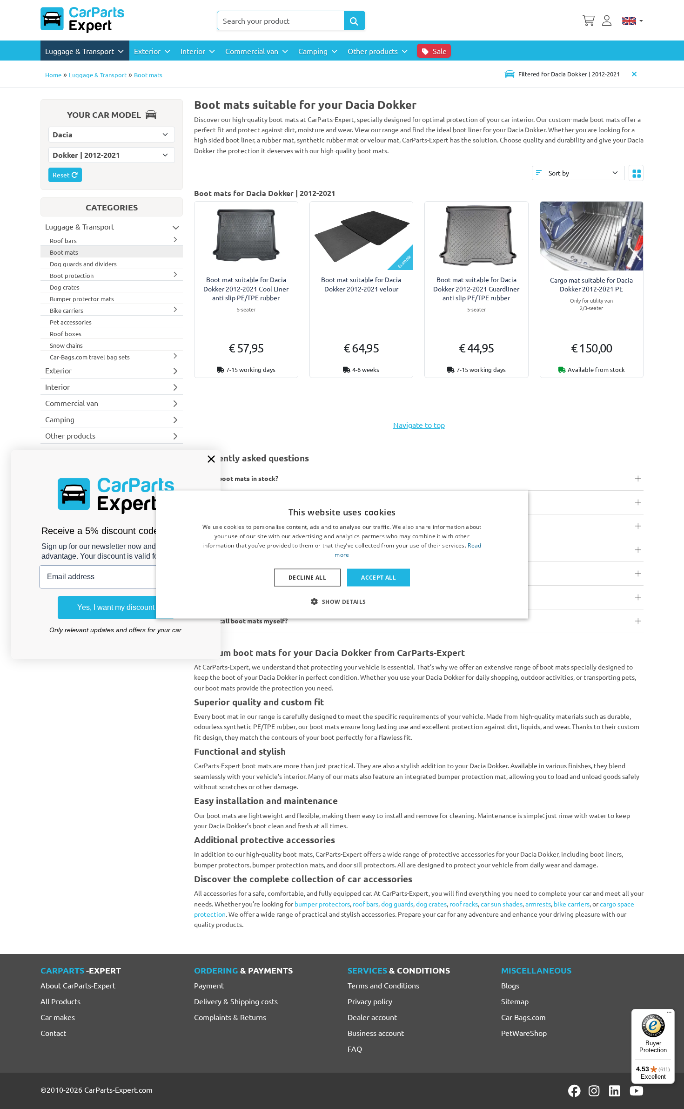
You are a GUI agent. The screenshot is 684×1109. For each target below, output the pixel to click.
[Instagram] (596, 1091)
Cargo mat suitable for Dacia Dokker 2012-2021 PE (591, 284)
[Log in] (608, 19)
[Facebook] (575, 1091)
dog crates (431, 903)
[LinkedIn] (616, 1091)
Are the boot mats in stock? (236, 478)
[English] (633, 20)
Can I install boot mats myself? (241, 620)
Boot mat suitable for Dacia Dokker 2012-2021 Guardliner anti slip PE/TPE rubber (476, 288)
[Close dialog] (211, 459)
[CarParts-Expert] (82, 20)
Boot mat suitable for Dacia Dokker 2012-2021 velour (361, 283)
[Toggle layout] (636, 173)
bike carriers (572, 903)
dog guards (397, 903)
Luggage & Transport (98, 75)
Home (53, 75)
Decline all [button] (307, 577)
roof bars (365, 903)
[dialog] (342, 555)
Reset (62, 174)
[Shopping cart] (589, 19)
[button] (342, 601)
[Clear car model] (634, 73)
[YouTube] (637, 1091)
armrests (538, 903)
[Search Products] (354, 20)
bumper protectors (322, 903)
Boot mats (148, 75)
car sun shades (502, 903)
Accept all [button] (378, 577)
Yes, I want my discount (115, 607)
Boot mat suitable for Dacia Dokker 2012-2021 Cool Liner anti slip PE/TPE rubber (245, 288)
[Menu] (669, 1014)
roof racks (463, 903)
